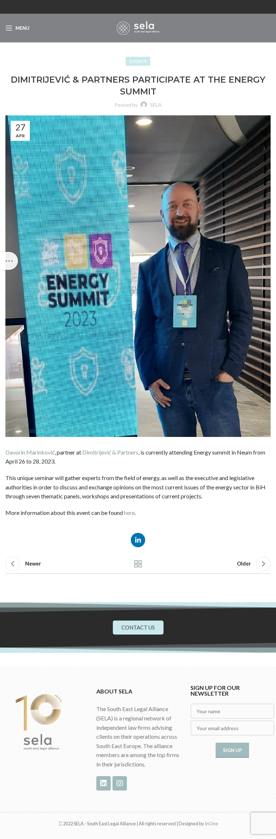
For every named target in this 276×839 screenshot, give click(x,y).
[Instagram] (119, 783)
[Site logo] (138, 27)
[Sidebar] (9, 261)
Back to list (138, 564)
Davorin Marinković (30, 452)
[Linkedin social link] (138, 540)
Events (138, 61)
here (129, 512)
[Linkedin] (103, 783)
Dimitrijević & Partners (110, 452)
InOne (211, 823)
